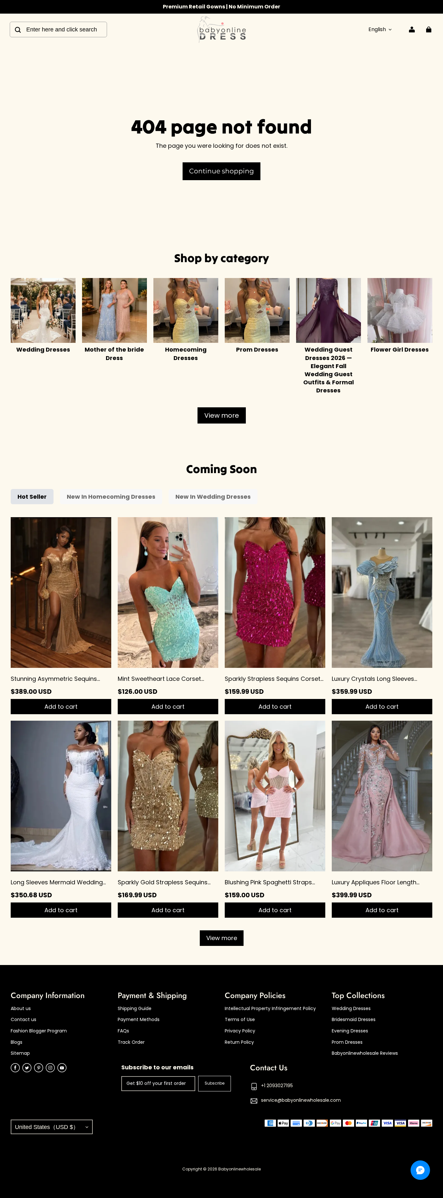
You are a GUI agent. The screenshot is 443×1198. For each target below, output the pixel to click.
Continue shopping (221, 171)
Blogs (16, 1042)
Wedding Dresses (351, 1009)
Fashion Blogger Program (39, 1031)
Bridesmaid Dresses (354, 1020)
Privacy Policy (240, 1031)
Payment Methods (139, 1020)
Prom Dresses (347, 1042)
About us (21, 1009)
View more (221, 415)
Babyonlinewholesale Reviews (365, 1053)
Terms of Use (240, 1020)
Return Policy (239, 1042)
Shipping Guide (134, 1009)
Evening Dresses (350, 1031)
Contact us (23, 1020)
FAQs (123, 1031)
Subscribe (214, 1083)
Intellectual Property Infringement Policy (270, 1009)
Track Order (131, 1042)
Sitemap (20, 1053)
